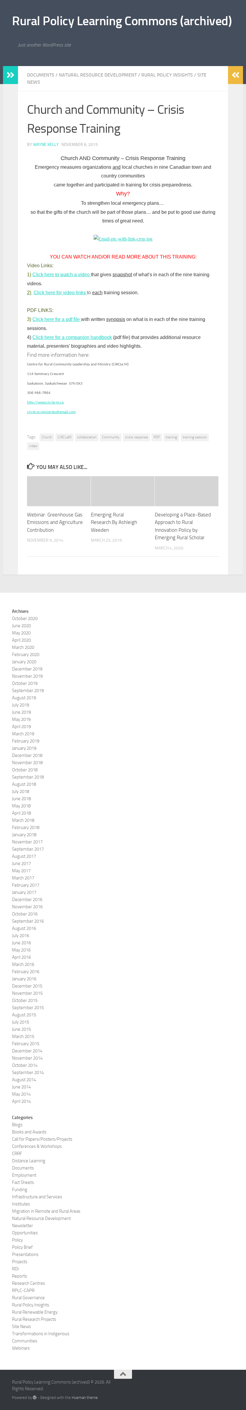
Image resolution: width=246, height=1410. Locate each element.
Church (47, 437)
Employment (24, 1175)
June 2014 (21, 1087)
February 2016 (25, 971)
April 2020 (21, 640)
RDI (15, 1269)
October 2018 (25, 770)
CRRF (17, 1153)
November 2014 (27, 1058)
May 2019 (21, 719)
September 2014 (28, 1072)
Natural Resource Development (98, 75)
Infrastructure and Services (37, 1197)
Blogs (17, 1124)
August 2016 (24, 928)
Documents (40, 75)
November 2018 (27, 762)
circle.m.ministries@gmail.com (51, 412)
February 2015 (25, 1043)
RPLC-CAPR (23, 1290)
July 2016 (20, 935)
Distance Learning (28, 1160)
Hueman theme (85, 1397)
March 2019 (23, 734)
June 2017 (21, 863)
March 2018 (23, 820)
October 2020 (25, 618)
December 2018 (27, 755)
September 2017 (28, 849)
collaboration (86, 437)
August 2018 (24, 784)
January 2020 (24, 661)
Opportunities (25, 1233)
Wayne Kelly (46, 144)
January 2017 (24, 892)
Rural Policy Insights (167, 75)
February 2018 (25, 827)
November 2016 (27, 906)
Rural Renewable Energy (35, 1312)
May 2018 (21, 806)
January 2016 (24, 979)
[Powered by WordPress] (35, 1397)
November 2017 (27, 842)
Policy (17, 1240)
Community (110, 437)
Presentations (25, 1254)
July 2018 (20, 791)
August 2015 (24, 1015)
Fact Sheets (23, 1182)
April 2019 (21, 726)
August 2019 (24, 697)
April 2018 (21, 813)
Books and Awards (29, 1132)
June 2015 (21, 1029)
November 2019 (27, 676)
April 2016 (21, 957)
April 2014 (21, 1101)
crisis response (136, 437)
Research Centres (28, 1283)
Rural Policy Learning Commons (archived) (122, 21)
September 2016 (28, 921)
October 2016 (25, 914)
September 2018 (28, 777)
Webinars (21, 1348)
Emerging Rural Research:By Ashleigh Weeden (114, 522)
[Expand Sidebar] (10, 75)
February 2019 (25, 741)
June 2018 (21, 798)
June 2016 (21, 943)
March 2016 (23, 964)
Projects (19, 1261)
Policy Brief (22, 1247)
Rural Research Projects (34, 1319)
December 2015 (27, 986)
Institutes (21, 1204)
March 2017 (23, 878)
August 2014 (24, 1079)
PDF (157, 437)
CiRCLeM (64, 437)
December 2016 (27, 899)
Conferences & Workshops (37, 1146)
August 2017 (24, 856)
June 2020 (21, 625)
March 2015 (23, 1036)
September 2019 (28, 690)
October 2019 (25, 683)
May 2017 (21, 870)
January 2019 (24, 748)
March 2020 (23, 647)
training (171, 437)
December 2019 (27, 669)
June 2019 (21, 712)
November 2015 (27, 993)
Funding (19, 1189)
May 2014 (21, 1094)
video (33, 446)
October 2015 (25, 1000)
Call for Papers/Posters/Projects (42, 1139)
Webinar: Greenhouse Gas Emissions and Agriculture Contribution (55, 522)
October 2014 (25, 1065)
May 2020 (21, 633)
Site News (21, 1326)
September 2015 (28, 1007)
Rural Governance (28, 1297)
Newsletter (22, 1225)
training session (195, 437)
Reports (19, 1276)
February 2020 (25, 654)
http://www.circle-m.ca (45, 402)
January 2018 (24, 834)
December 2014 (27, 1051)
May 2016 (21, 950)
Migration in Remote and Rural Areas (46, 1211)
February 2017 (25, 885)
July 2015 (20, 1022)
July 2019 (20, 705)
